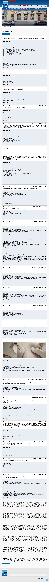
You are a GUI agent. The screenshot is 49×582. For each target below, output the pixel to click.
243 (24, 551)
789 (5, 527)
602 (40, 535)
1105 (14, 512)
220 (20, 552)
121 (19, 557)
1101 (23, 512)
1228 (8, 505)
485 (27, 540)
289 (31, 549)
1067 (10, 514)
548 (3, 538)
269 (22, 550)
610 (25, 535)
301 (10, 549)
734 (18, 529)
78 (43, 558)
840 (3, 525)
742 (3, 529)
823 (33, 525)
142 (26, 556)
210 (38, 552)
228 (6, 552)
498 (3, 540)
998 (29, 517)
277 (8, 550)
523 (3, 539)
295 (21, 549)
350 (10, 547)
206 (46, 552)
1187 (10, 507)
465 (20, 541)
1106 (12, 512)
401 (9, 545)
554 (37, 537)
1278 (30, 502)
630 (33, 534)
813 (6, 526)
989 (46, 517)
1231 (46, 504)
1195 (37, 506)
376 (8, 546)
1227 (10, 505)
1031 (46, 515)
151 (10, 556)
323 (15, 548)
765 (5, 528)
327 (8, 548)
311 (36, 548)
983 (12, 518)
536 (25, 538)
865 (46, 523)
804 (22, 526)
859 (12, 524)
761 (12, 528)
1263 (19, 503)
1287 (10, 502)
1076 (34, 513)
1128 (8, 511)
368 (22, 546)
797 (35, 526)
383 (40, 545)
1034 (39, 515)
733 (20, 529)
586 (24, 536)
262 (35, 550)
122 (17, 557)
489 (19, 540)
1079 (28, 513)
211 (36, 552)
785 (12, 527)
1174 (39, 507)
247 (17, 551)
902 (24, 522)
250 (11, 551)
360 (37, 546)
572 (5, 537)
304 (5, 549)
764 (7, 528)
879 (20, 523)
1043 (19, 515)
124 (13, 557)
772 (36, 527)
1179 (28, 507)
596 (6, 536)
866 (44, 523)
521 (6, 539)
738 (10, 529)
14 (44, 560)
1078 (30, 513)
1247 (10, 504)
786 (10, 527)
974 (28, 518)
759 (16, 528)
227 (8, 552)
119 (22, 557)
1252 (43, 503)
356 (44, 546)
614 (18, 535)
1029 (5, 516)
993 (38, 517)
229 (5, 552)
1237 (32, 504)
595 (8, 536)
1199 (28, 506)
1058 (30, 514)
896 (35, 522)
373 (13, 546)
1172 (43, 507)
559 (28, 537)
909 (12, 522)
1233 (41, 504)
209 (40, 552)
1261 (23, 503)
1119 (28, 511)
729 (27, 529)
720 (44, 529)
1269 (5, 503)
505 (35, 539)
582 (31, 536)
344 (22, 547)
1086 (12, 513)
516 (15, 539)
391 (26, 545)
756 (21, 528)
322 (17, 548)
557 (31, 537)
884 (12, 523)
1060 (26, 514)
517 (13, 539)
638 (18, 534)
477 (42, 540)
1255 (37, 503)
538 (21, 538)
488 (21, 540)
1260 (26, 503)
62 (21, 559)
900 (28, 522)
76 (46, 558)
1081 (23, 513)
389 (30, 545)
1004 (17, 517)
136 (37, 556)
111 (36, 557)
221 (19, 552)
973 (29, 518)
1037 (32, 515)
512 (22, 539)
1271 (46, 502)
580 (35, 536)
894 (39, 522)
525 (44, 538)
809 (13, 526)
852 (25, 524)
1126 (12, 511)
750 (32, 528)
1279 (28, 502)
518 (11, 539)
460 (30, 541)
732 (21, 529)
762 (10, 528)
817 (44, 525)
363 (31, 546)
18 (39, 560)
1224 (17, 505)
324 (13, 548)
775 (31, 527)
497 (5, 540)
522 (4, 539)
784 (14, 527)
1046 (12, 515)
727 (31, 529)
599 (46, 535)
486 (25, 540)
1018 (30, 516)
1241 (24, 504)
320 (20, 548)
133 (42, 556)
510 (26, 539)
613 (19, 535)
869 (38, 523)
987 (4, 518)
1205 (14, 506)
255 (3, 551)
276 (10, 550)
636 (22, 534)
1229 (5, 505)
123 (15, 557)
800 (29, 526)
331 (46, 547)
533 (30, 538)
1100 (25, 512)
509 (27, 539)
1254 (39, 503)
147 (17, 556)
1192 (43, 506)
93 (22, 558)
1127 (10, 511)
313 (33, 548)
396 (17, 545)
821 (37, 525)
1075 (37, 513)
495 (8, 540)
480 (36, 540)
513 (20, 539)
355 (46, 546)
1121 (23, 511)
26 (28, 560)
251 (10, 551)
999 (28, 517)
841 (46, 524)
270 (21, 550)
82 (37, 558)
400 (10, 545)
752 (29, 528)
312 (35, 548)
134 (40, 556)
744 (44, 528)
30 (22, 560)
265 (30, 550)
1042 (21, 515)
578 (38, 536)
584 (28, 536)
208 (42, 552)
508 (29, 539)
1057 (32, 514)
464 (22, 541)
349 (12, 547)
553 (38, 537)
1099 (28, 512)
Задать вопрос (6, 33)
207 (44, 552)
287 (35, 549)
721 (42, 529)
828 (24, 525)
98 (15, 558)
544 (10, 538)
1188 (8, 507)
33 (18, 560)
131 (46, 556)
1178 (30, 507)
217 (26, 552)
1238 (30, 504)
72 (7, 559)
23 (32, 560)
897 (33, 522)
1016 (34, 516)
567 (13, 537)
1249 (5, 504)
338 (33, 547)
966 (42, 518)
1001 (24, 517)
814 (5, 526)
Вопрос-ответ (26, 5)
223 (15, 552)
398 (14, 545)
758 (18, 528)
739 (8, 529)
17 (40, 560)
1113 (41, 511)
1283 (19, 502)
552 (40, 537)
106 (46, 557)
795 (38, 526)
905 (19, 522)
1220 (25, 505)
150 (11, 556)
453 (44, 541)
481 (34, 540)
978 (20, 518)
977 (22, 518)
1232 (43, 504)
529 (37, 538)
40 (8, 560)
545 (8, 538)
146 (19, 556)
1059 (28, 514)
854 (21, 524)
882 (15, 523)
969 (36, 518)
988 (3, 518)
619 (8, 535)
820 (38, 525)
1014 (39, 516)
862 (7, 524)
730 (25, 529)
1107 (10, 512)
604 (36, 535)
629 (35, 534)
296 (19, 549)
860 (10, 524)
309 (40, 548)
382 (42, 545)
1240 (26, 504)
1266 (12, 503)
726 (33, 529)
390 (28, 545)
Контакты (37, 5)
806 (19, 526)
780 (21, 527)
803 (24, 526)
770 (40, 527)
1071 (46, 513)
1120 (25, 511)
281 (46, 549)
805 (20, 526)
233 (42, 551)
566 (15, 537)
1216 (34, 505)
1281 (23, 502)
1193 (41, 506)
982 (13, 518)
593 (12, 536)
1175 (37, 507)
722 (40, 529)
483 (31, 540)
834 (14, 525)
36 (14, 560)
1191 (46, 506)
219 (22, 552)
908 (13, 522)
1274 (39, 502)
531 (33, 538)
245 (21, 551)
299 (14, 549)
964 (46, 518)
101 (10, 558)
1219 (28, 505)
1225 (14, 505)
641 (12, 534)
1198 (30, 506)
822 (35, 525)
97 (16, 558)
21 (35, 560)
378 (5, 546)
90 (26, 558)
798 (33, 526)
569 (10, 537)
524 (46, 538)
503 (38, 539)
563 (21, 537)
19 (37, 560)
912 (6, 522)
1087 (10, 513)
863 (5, 524)
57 (28, 559)
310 (38, 548)
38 (11, 560)
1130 (3, 511)
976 (24, 518)
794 (40, 526)
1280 (25, 502)
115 (29, 557)
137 (35, 556)
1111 (46, 511)
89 (27, 558)
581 (33, 536)
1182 (21, 507)
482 (32, 540)
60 (24, 559)
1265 (14, 503)
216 (28, 552)
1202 (21, 506)
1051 (46, 514)
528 (38, 538)
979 (19, 518)
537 (23, 538)
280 (3, 550)
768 (44, 527)
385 (37, 545)
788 (6, 527)
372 (15, 546)
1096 (34, 512)
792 (44, 526)
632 (29, 534)
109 (40, 557)
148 (15, 556)
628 (36, 534)
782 (17, 527)
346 (18, 547)
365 (28, 546)
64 (18, 559)
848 (32, 524)
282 (44, 549)
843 (42, 524)
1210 (3, 506)
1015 (37, 516)
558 (30, 537)
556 (33, 537)
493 (12, 540)
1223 (19, 505)
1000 (26, 517)
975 (26, 518)
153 (6, 556)
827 (26, 525)
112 (35, 557)
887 (6, 523)
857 (16, 524)
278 (6, 550)
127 (8, 557)
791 (46, 526)
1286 (12, 502)
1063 (19, 514)
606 (32, 535)
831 (19, 525)
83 (36, 558)
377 (6, 546)
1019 (28, 516)
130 (3, 557)
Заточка (19, 5)
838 (6, 525)
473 (5, 541)
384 (39, 545)
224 (13, 552)
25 (29, 560)
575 (44, 536)
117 (26, 557)
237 (35, 551)
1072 (43, 513)
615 (16, 535)
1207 (10, 506)
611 (23, 535)
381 (44, 545)
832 (17, 525)
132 (44, 556)
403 (5, 545)
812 (8, 526)
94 (20, 558)
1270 (3, 503)
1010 (3, 517)
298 (15, 549)
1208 (8, 506)
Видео (23, 575)
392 (25, 545)
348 (14, 547)
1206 (12, 506)
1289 (5, 502)
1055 (37, 514)
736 (14, 529)
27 (26, 560)
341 (27, 547)
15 (43, 560)
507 (31, 539)
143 (24, 556)
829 (22, 525)
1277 (32, 502)
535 (26, 538)
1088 (8, 513)
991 (42, 517)
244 (23, 551)
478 (40, 540)
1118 (30, 511)
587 (22, 536)
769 (42, 527)
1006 (12, 517)
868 (40, 523)
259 (40, 550)
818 (42, 525)
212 (35, 552)
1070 (3, 514)
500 (44, 539)
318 (24, 548)
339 (31, 547)
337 (35, 547)
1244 (17, 504)
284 (40, 549)
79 (41, 558)
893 (40, 522)
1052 (43, 514)
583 (29, 536)
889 (3, 523)
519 (10, 539)
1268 (8, 503)
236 (37, 551)
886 (8, 523)
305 (3, 549)
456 (38, 541)
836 (10, 525)
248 (15, 551)
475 (46, 540)
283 (42, 549)
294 (23, 549)
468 (15, 541)
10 (5, 561)
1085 (14, 513)
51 (37, 559)
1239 (28, 504)
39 (10, 560)
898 (31, 522)
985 (8, 518)
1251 (46, 503)
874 (29, 523)
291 (28, 549)
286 (37, 549)
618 (10, 535)
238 (33, 551)
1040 (26, 515)
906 (17, 522)
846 (36, 524)
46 (44, 559)
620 (6, 535)
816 (46, 525)
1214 (39, 505)
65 (17, 559)
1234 (39, 504)
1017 (32, 516)
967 (40, 518)
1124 (17, 511)
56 (30, 559)
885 (10, 523)
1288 (8, 502)
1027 (10, 516)
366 (26, 546)
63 (20, 559)
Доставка (33, 575)
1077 (32, 513)
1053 (41, 514)
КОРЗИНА (44, 6)
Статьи (28, 575)
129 (5, 557)
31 (21, 560)
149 (13, 556)
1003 (19, 517)
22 (33, 560)
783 (16, 527)
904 (21, 522)
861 (8, 524)
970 (35, 518)
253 (6, 551)
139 (32, 556)
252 (8, 551)
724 (36, 529)
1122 (21, 511)
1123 (19, 511)
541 (16, 538)
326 (10, 548)
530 (35, 538)
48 (41, 559)
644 (7, 534)
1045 (15, 515)
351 (8, 547)
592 (13, 536)
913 (5, 522)
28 (25, 560)
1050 (3, 515)
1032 (43, 515)
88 (29, 558)
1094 (39, 512)
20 (36, 560)
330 (3, 548)
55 (31, 559)
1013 (41, 516)
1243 (19, 504)
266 (28, 550)
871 (35, 523)
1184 (17, 507)
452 (46, 541)
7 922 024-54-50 (33, 570)
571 (6, 537)
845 (38, 524)
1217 (32, 505)
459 (32, 541)
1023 (19, 516)
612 (21, 535)
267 (26, 550)
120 (20, 557)
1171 (46, 507)
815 (3, 526)
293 (24, 549)
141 (28, 556)
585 (26, 536)
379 (3, 546)
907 (15, 522)
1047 (10, 515)
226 (10, 552)
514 (19, 539)
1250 (3, 504)
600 (44, 535)
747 (38, 528)
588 (20, 536)
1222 (21, 505)
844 (40, 524)
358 (40, 546)
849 (30, 524)
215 (29, 552)
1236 (35, 504)
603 (38, 535)
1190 (3, 507)
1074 (39, 513)
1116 (34, 511)
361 (35, 546)
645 (5, 534)
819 (40, 525)
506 (33, 539)
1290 (3, 502)
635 (24, 534)
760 (14, 528)
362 (33, 546)
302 (8, 549)
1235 (37, 504)
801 (28, 526)
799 (31, 526)
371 (17, 546)
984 (10, 518)
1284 (16, 502)
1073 (41, 513)
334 (40, 547)
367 (24, 546)
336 (36, 547)
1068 (8, 514)
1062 (21, 514)
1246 (12, 504)
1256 (35, 503)
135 (39, 556)
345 (20, 547)
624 (44, 534)
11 (4, 561)
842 (44, 524)
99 (13, 558)
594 (10, 536)
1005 (15, 517)
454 (42, 541)
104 (5, 558)
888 (4, 523)
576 (42, 536)
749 (34, 528)
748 (36, 528)
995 (35, 517)
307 (44, 548)
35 (15, 560)
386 (35, 545)
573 (3, 537)
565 (17, 537)
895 (37, 522)
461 (28, 541)
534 (28, 538)
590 (17, 536)
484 (29, 540)
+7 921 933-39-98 (22, 570)
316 (28, 548)
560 (26, 537)
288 (33, 549)
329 (5, 548)
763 (8, 528)
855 (19, 524)
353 (5, 547)
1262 (21, 503)
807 (17, 526)
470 (11, 541)
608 (29, 535)
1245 (15, 504)
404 (3, 545)
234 (40, 551)
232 (44, 551)
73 (5, 559)
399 (12, 545)
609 (27, 535)
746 (40, 528)
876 (26, 523)
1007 (10, 517)
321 (19, 548)
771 (38, 527)
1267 (10, 503)
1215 (37, 505)
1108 (8, 512)
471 (9, 541)
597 (5, 536)
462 (26, 541)
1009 (5, 517)
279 (5, 550)
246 (19, 551)
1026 (12, 516)
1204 (17, 506)
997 (31, 517)
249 (13, 551)
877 (24, 523)
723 (38, 529)
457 (36, 541)
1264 (17, 503)
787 (8, 527)
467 (17, 541)
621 (5, 535)
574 (46, 536)
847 (34, 524)
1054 (39, 514)
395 (19, 545)
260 (39, 550)
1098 (30, 512)
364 (30, 546)
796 (37, 526)
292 (26, 549)
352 (6, 547)
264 (31, 550)
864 (3, 524)
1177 (32, 507)
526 (42, 538)
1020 (26, 516)
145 (21, 556)
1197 (32, 506)
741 (5, 529)
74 (4, 559)
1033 (41, 515)
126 (10, 557)
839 (5, 525)
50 (38, 559)
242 (26, 551)
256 (46, 550)
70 (10, 559)
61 (23, 559)
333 (42, 547)
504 (37, 539)
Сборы (43, 575)
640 (14, 534)
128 (6, 557)
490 (18, 540)
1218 (30, 505)
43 (4, 560)
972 (31, 518)
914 (3, 522)
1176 (34, 507)
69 (11, 559)
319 (22, 548)
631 (31, 534)
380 (46, 545)
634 (25, 534)
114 (31, 557)
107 (44, 557)
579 (36, 536)
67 (14, 559)
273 (15, 550)
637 (20, 534)
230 (3, 552)
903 (22, 522)
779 (23, 527)
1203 (19, 506)
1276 (34, 502)
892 (42, 522)
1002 (21, 517)
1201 (23, 506)
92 (23, 558)
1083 (19, 513)
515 (17, 539)
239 (32, 551)
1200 (26, 506)
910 (10, 522)
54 (33, 559)
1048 (8, 515)
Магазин (14, 5)
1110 (3, 512)
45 (46, 559)
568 (12, 537)
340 (29, 547)
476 (44, 540)
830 (21, 525)
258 (42, 550)
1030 (3, 516)
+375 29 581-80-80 (43, 570)
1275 (37, 502)
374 (12, 546)
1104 (17, 512)
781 (19, 527)
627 (38, 534)
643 (9, 534)
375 (10, 546)
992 (40, 517)
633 (27, 534)
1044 (17, 515)
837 (8, 525)
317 (26, 548)
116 (28, 557)
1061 (23, 514)
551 (42, 537)
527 (40, 538)
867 (42, 523)
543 (12, 538)
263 (33, 550)
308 (42, 548)
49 (40, 559)
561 (24, 537)
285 (38, 549)
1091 (46, 512)
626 (40, 534)
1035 (37, 515)
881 (17, 523)
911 (8, 522)
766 (3, 528)
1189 (5, 507)
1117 (32, 511)
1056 (35, 514)
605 (34, 535)
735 (16, 529)
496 (7, 540)
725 (34, 529)
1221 (23, 505)
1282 (21, 502)
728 (29, 529)
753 (27, 528)
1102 (21, 512)
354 (3, 547)
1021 (23, 516)
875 (28, 523)
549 (46, 537)
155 (3, 556)
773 (34, 527)
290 (30, 549)
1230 (3, 505)
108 (42, 557)
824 (31, 525)
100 (12, 558)
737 (12, 529)
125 (12, 557)
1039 (28, 515)
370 (19, 546)
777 (27, 527)
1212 (43, 505)
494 (10, 540)
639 (16, 534)
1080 (25, 513)
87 (30, 558)
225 (12, 552)
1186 (12, 507)
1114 (39, 511)
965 (44, 518)
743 (46, 528)
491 (16, 540)
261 (37, 550)
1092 (43, 512)
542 (14, 538)
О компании (18, 575)
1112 (43, 511)
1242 (21, 504)
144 (23, 556)
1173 (41, 507)
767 (46, 527)
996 (33, 517)
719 (46, 529)
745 (42, 528)
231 (46, 551)
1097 (32, 512)
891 (44, 522)
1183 (19, 507)
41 (7, 560)
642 (11, 534)
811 (10, 526)
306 (46, 548)
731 (23, 529)
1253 (41, 503)
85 (33, 558)
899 (30, 522)
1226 (12, 505)
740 (7, 529)
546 (7, 538)
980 (17, 518)
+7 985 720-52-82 (12, 570)
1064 (17, 514)
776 (29, 527)
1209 (5, 506)
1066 (12, 514)
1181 (23, 507)
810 (11, 526)
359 (39, 546)
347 (16, 547)
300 (12, 549)
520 (8, 539)
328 (6, 548)
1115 (37, 511)
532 (32, 538)
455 (40, 541)
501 (42, 539)
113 (33, 557)
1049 (5, 515)
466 (19, 541)
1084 (17, 513)
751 (31, 528)
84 (34, 558)
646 (3, 534)
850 (28, 524)
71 (8, 559)
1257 (32, 503)
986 (6, 518)
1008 (8, 517)
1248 (8, 504)
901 (26, 522)
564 (19, 537)
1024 (17, 516)
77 (44, 558)
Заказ (32, 5)
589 (19, 536)
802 (26, 526)
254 (5, 551)
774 (32, 527)
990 (44, 517)
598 (3, 536)
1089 (5, 513)
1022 (21, 516)
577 (40, 536)
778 (25, 527)
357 (42, 546)
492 (14, 540)
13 (46, 560)
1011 (46, 516)
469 (13, 541)
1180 (25, 507)
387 (33, 545)
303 (6, 549)
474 (3, 541)
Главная (9, 5)
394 (21, 545)
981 (15, 518)
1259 (28, 503)
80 (40, 558)
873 (31, 523)
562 (23, 537)
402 (7, 545)
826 (28, 525)
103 (6, 558)
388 (31, 545)
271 (19, 550)
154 (5, 556)
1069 (5, 514)
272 (17, 550)
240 (30, 551)
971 (33, 518)
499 (46, 539)
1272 (43, 502)
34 (17, 560)
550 (44, 537)
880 (19, 523)
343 (23, 547)
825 (30, 525)
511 (24, 539)
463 (24, 541)
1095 (37, 512)
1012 (43, 516)
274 (13, 550)
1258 (30, 503)
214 (31, 552)
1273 (41, 502)
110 (38, 557)
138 (33, 556)
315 (29, 548)
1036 (35, 515)
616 (14, 535)
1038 (30, 515)
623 (46, 534)
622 (3, 535)
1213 (41, 505)
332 (44, 547)
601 (42, 535)
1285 (14, 502)
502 (40, 539)
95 (19, 558)
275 (12, 550)
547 (5, 538)
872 (33, 523)
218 (24, 552)
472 (7, 541)
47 (43, 559)
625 (42, 534)
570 (8, 537)
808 (15, 526)
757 (20, 528)
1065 (14, 514)
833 (15, 525)
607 (31, 535)
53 (34, 559)
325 (12, 548)
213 (33, 552)
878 (22, 523)
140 (30, 556)
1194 (39, 506)
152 (8, 556)
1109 (5, 512)
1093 (41, 512)
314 (31, 548)
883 (13, 523)
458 (34, 541)
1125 (14, 511)
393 (23, 545)
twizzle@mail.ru (18, 99)
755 (23, 528)
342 (25, 547)
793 (42, 526)
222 (17, 552)
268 (24, 550)
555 (35, 537)
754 (25, 528)
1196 (35, 506)
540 (18, 538)
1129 (5, 511)
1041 (24, 515)
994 (37, 517)
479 (38, 540)
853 (23, 524)
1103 (19, 512)
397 (16, 545)
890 (46, 522)
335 (38, 547)
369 (21, 546)
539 (19, 538)
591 (15, 536)
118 (24, 557)
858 (14, 524)
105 (3, 558)
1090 (3, 513)
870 (37, 523)
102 (8, 558)
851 (27, 524)
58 (27, 559)
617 (12, 535)
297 (17, 549)
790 (3, 527)
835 (12, 525)
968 (38, 518)
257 (44, 550)
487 (23, 540)
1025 (14, 516)
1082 (21, 513)
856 (18, 524)
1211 (46, 505)
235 (39, 551)
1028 (8, 516)
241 (28, 551)
